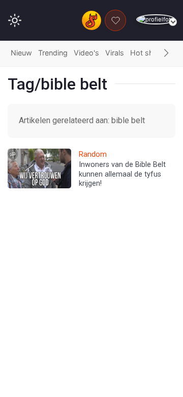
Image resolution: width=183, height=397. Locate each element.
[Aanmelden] (155, 19)
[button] (166, 53)
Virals (114, 52)
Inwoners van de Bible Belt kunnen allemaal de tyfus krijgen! (122, 174)
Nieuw (21, 52)
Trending (53, 52)
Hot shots (147, 52)
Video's (86, 52)
